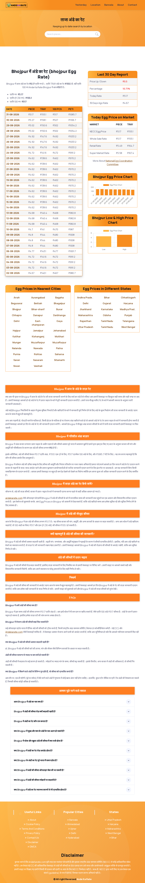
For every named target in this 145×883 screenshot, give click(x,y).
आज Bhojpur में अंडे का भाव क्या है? (29, 701)
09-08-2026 (13, 234)
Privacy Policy (33, 833)
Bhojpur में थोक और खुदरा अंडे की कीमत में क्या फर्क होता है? (38, 740)
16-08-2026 (12, 196)
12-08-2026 (12, 218)
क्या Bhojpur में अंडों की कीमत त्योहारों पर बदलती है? (35, 779)
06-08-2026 (13, 251)
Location (95, 4)
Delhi (85, 303)
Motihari (59, 336)
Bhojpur (16, 309)
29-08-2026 (13, 125)
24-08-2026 (13, 152)
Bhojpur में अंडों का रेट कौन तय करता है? (31, 721)
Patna (59, 348)
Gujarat (107, 303)
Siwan (16, 366)
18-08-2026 (12, 185)
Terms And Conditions (33, 828)
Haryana (128, 303)
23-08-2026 (13, 158)
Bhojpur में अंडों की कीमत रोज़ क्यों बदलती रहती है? (35, 711)
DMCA (33, 846)
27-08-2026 (13, 136)
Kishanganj (38, 336)
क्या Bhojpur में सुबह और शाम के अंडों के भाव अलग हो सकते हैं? (39, 731)
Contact (132, 4)
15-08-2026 (12, 202)
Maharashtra (85, 315)
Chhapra (17, 315)
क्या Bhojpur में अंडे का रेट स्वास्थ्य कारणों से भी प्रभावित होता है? (40, 789)
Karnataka (107, 309)
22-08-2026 (13, 163)
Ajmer (73, 828)
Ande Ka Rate (84, 879)
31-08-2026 (12, 114)
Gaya (59, 321)
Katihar (17, 336)
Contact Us (33, 837)
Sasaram (38, 360)
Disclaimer (33, 842)
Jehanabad (59, 330)
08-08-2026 (13, 240)
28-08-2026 (13, 130)
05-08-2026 (13, 256)
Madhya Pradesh (129, 309)
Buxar (59, 309)
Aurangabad (38, 297)
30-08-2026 (13, 120)
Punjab (128, 315)
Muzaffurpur (59, 342)
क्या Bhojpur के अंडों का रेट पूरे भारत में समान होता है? (36, 760)
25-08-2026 (13, 147)
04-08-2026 (13, 262)
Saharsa (59, 354)
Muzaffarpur (38, 342)
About (120, 4)
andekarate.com (14, 498)
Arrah (17, 297)
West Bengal (128, 327)
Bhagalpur (59, 303)
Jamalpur (38, 330)
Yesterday (81, 4)
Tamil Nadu (107, 321)
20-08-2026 (13, 174)
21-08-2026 (12, 169)
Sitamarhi (59, 360)
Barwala (108, 4)
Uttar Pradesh (85, 327)
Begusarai (16, 303)
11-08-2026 (12, 223)
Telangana (128, 321)
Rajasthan (85, 321)
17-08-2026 (12, 191)
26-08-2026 (13, 141)
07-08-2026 (13, 245)
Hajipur (17, 330)
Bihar (107, 297)
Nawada (38, 348)
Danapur (38, 315)
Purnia (16, 354)
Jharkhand (85, 309)
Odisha (107, 315)
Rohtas (38, 354)
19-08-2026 (12, 180)
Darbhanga (59, 315)
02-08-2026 (13, 273)
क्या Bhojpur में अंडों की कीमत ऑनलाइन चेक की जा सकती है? (39, 770)
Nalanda (16, 348)
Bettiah (38, 303)
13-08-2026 (12, 213)
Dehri (17, 321)
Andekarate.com (14, 631)
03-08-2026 (13, 267)
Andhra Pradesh (86, 297)
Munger (16, 342)
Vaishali (38, 366)
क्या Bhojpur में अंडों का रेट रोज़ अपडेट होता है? (33, 750)
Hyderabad (73, 837)
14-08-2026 (12, 207)
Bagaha (59, 297)
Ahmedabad (73, 824)
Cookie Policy (33, 824)
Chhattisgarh (128, 297)
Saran (16, 360)
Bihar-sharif (38, 309)
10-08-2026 (12, 229)
